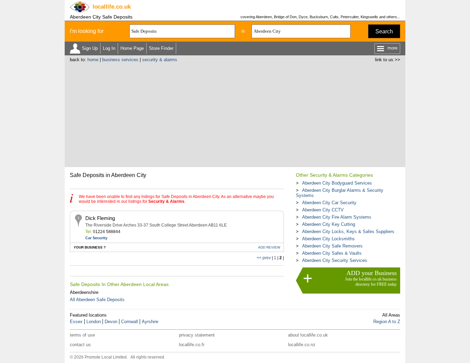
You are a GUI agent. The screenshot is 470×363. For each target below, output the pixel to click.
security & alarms (159, 59)
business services (120, 59)
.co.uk (112, 6)
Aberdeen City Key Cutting (328, 224)
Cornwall (129, 321)
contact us (80, 344)
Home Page (132, 48)
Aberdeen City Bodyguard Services (337, 183)
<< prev (264, 257)
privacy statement (197, 335)
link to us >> (387, 59)
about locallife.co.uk (308, 335)
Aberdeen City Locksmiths (328, 238)
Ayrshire (150, 321)
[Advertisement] (235, 114)
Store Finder (161, 48)
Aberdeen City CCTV (323, 209)
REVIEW (269, 247)
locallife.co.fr (191, 344)
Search (384, 31)
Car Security (96, 238)
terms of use (82, 335)
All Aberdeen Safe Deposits (97, 299)
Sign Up (90, 48)
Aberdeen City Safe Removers (332, 246)
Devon (111, 321)
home (92, 59)
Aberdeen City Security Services (334, 260)
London (93, 321)
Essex (76, 321)
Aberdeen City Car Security (329, 202)
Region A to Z (386, 321)
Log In (109, 48)
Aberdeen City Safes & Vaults (332, 253)
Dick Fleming (100, 218)
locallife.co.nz (302, 344)
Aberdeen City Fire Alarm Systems (336, 217)
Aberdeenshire (84, 292)
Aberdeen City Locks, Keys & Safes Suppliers (348, 231)
